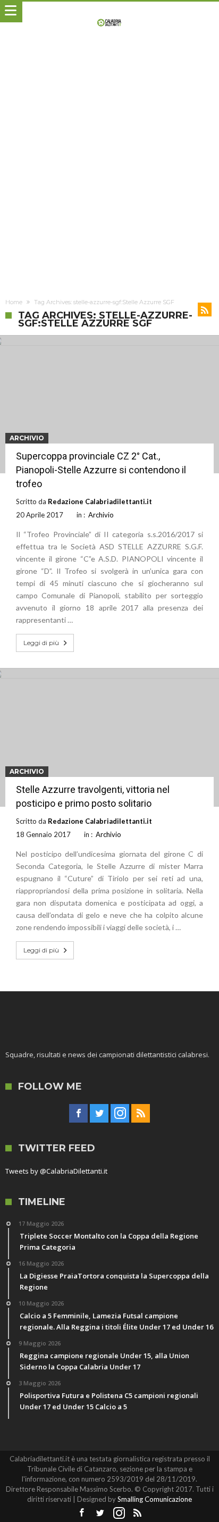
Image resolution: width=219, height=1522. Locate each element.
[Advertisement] (109, 169)
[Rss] (140, 1113)
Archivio (27, 438)
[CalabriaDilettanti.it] (109, 12)
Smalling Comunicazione (154, 1499)
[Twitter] (99, 1113)
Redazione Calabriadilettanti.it (100, 501)
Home (13, 302)
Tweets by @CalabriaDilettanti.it (56, 1171)
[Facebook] (78, 1113)
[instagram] (120, 1113)
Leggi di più (41, 643)
